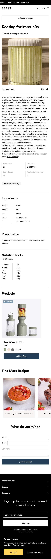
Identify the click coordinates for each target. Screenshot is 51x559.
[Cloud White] (16, 349)
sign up (26, 522)
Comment (5, 449)
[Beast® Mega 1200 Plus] (21, 318)
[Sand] (8, 349)
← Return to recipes (25, 18)
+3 (20, 350)
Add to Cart (21, 356)
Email (4, 443)
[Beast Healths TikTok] (47, 89)
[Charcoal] (12, 349)
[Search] (38, 8)
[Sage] (5, 349)
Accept (13, 552)
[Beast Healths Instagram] (42, 89)
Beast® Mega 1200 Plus (13, 342)
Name (4, 437)
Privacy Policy (18, 545)
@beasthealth (12, 157)
